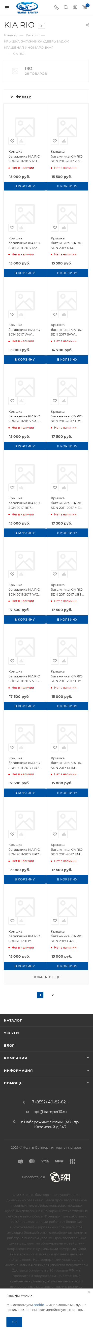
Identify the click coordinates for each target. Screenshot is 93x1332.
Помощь (13, 1083)
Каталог (13, 1020)
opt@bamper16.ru (50, 1111)
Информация (18, 1070)
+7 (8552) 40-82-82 (48, 1102)
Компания (15, 1058)
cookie (38, 1305)
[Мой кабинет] (75, 7)
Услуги (11, 1033)
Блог (9, 1045)
